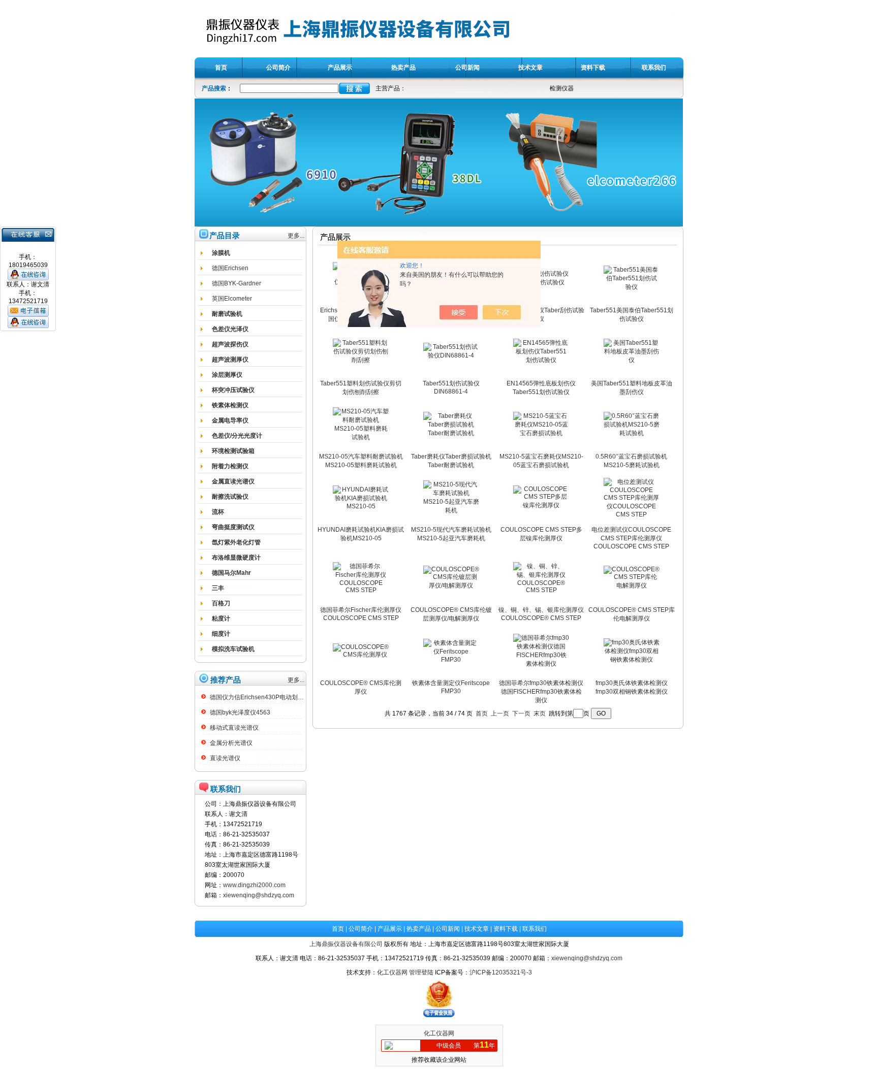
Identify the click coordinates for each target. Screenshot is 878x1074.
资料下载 (505, 928)
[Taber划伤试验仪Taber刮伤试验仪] (541, 282)
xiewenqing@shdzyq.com (258, 895)
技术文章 (476, 928)
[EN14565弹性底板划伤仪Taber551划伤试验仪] (541, 360)
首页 (482, 713)
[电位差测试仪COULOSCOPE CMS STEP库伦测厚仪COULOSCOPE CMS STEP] (632, 514)
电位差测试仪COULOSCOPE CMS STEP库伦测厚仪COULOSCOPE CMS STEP (631, 538)
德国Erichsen (230, 268)
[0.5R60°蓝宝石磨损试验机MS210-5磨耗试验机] (632, 433)
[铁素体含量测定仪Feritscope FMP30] (451, 659)
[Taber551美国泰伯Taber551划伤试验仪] (632, 286)
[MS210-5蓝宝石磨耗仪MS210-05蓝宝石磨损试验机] (541, 433)
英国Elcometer (232, 298)
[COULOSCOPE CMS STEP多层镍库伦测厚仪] (541, 505)
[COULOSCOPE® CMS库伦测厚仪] (361, 654)
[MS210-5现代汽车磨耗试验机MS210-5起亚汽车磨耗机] (451, 510)
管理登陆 (421, 972)
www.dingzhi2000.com (254, 885)
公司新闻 (447, 928)
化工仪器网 (392, 972)
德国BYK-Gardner (236, 283)
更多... (296, 235)
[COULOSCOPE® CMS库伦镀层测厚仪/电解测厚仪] (451, 585)
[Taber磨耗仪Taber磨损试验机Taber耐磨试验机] (451, 433)
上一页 (500, 713)
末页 (540, 713)
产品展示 (390, 928)
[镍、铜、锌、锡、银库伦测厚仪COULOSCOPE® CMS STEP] (541, 590)
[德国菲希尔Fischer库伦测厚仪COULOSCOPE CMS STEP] (361, 590)
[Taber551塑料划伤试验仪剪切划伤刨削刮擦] (361, 360)
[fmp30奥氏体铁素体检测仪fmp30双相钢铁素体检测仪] (632, 659)
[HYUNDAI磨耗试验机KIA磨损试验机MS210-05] (361, 506)
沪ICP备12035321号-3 (500, 972)
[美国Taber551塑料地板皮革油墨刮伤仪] (632, 360)
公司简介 (361, 928)
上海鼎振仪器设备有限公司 (346, 944)
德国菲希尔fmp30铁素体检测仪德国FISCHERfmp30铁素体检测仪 (541, 691)
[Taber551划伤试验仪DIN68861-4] (451, 355)
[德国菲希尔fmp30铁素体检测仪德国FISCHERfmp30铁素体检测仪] (541, 663)
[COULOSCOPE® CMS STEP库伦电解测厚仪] (632, 585)
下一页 (521, 713)
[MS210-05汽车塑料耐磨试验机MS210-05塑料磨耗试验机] (361, 437)
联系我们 (534, 928)
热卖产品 (418, 928)
